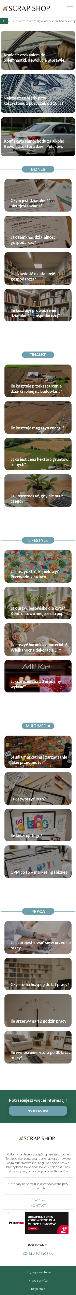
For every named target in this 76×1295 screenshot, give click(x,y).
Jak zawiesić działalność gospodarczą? (33, 276)
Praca (38, 911)
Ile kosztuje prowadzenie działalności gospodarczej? (35, 313)
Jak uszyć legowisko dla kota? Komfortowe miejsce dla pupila (39, 611)
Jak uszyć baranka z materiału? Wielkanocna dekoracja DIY (39, 647)
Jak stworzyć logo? (28, 798)
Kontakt (38, 1205)
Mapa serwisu (38, 1280)
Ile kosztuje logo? (26, 835)
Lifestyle (38, 540)
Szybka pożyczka (38, 1253)
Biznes (38, 169)
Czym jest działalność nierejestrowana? (30, 203)
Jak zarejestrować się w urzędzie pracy (41, 945)
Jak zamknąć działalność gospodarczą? (33, 240)
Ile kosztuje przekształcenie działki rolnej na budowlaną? (36, 388)
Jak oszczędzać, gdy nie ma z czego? (37, 498)
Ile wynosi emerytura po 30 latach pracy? (42, 1055)
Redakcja (38, 1199)
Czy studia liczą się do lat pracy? (40, 984)
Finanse (38, 354)
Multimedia (38, 725)
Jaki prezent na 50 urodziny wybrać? (36, 684)
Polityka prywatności (38, 1272)
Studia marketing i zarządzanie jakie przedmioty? (39, 760)
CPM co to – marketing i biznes (39, 872)
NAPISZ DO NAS (38, 1110)
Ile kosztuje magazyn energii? (37, 427)
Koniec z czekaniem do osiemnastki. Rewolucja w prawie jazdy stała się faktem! (34, 57)
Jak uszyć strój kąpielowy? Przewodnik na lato (35, 574)
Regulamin (38, 1289)
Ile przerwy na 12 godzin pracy (38, 1021)
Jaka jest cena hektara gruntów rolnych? (40, 462)
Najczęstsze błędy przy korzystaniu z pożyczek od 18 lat (33, 100)
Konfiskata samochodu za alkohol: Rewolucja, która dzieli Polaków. (35, 143)
